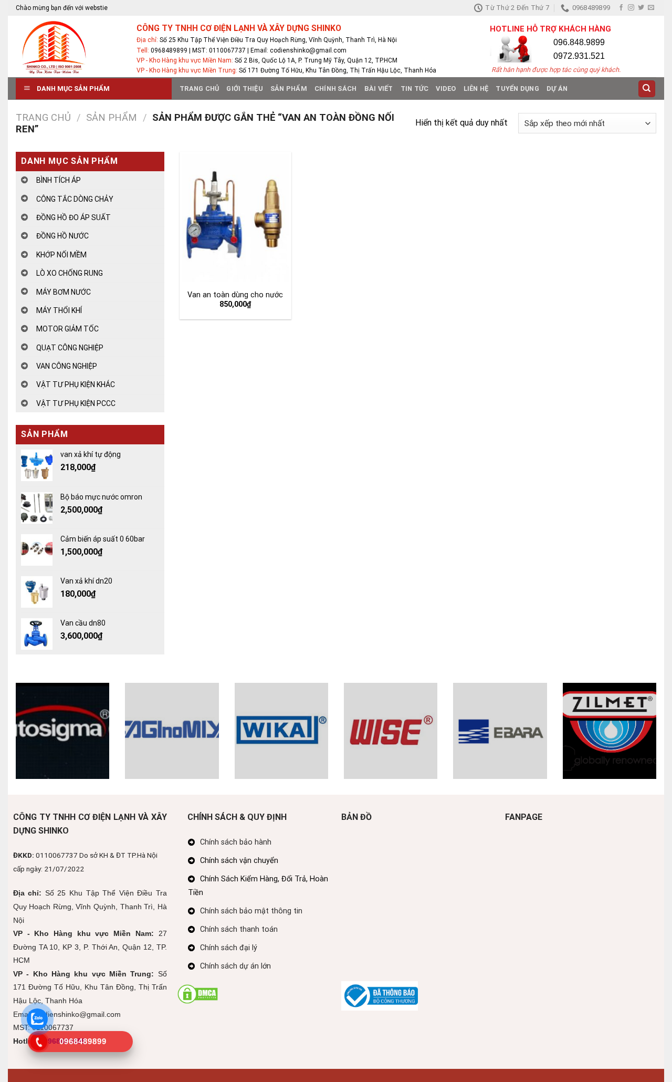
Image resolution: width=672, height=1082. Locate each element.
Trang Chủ (199, 88)
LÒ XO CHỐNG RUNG (69, 273)
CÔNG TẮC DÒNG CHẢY (74, 199)
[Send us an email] (651, 8)
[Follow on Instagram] (631, 8)
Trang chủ (43, 117)
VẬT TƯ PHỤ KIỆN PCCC (76, 403)
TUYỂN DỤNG (517, 88)
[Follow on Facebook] (621, 8)
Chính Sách (335, 88)
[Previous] (14, 738)
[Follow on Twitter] (641, 8)
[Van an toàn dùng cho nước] (235, 218)
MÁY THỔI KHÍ (59, 310)
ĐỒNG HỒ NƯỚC (62, 236)
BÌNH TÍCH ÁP (58, 180)
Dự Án (557, 88)
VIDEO (446, 88)
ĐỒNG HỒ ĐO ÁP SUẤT (73, 217)
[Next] (658, 738)
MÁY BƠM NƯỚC (63, 292)
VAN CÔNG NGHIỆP (66, 366)
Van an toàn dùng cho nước (235, 294)
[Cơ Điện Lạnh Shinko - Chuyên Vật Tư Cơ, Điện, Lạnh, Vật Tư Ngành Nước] (68, 46)
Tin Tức (415, 88)
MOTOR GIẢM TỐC (67, 329)
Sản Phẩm (288, 88)
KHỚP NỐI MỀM (61, 255)
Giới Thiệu (244, 88)
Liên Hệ (476, 88)
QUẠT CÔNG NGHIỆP (69, 348)
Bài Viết (378, 88)
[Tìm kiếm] (647, 89)
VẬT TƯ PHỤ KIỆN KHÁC (75, 384)
